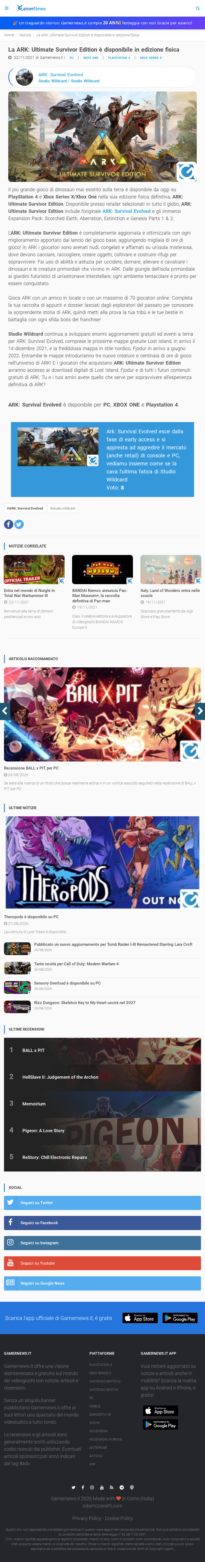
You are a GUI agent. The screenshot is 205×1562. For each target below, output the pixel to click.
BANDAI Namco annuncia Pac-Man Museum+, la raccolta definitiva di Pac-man (99, 595)
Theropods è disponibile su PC (31, 916)
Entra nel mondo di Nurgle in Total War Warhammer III (29, 593)
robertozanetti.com (102, 1506)
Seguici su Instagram (39, 1243)
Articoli (96, 1456)
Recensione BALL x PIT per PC (31, 768)
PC (71, 58)
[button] (8, 524)
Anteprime (98, 1448)
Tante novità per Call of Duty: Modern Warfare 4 (76, 964)
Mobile (94, 1406)
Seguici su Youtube (38, 1263)
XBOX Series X (151, 58)
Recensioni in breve (105, 1439)
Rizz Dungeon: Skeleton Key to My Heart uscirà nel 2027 (85, 1002)
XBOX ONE (90, 58)
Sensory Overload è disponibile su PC (67, 983)
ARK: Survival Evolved (126, 211)
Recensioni (98, 1431)
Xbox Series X (100, 1373)
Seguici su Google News (43, 1283)
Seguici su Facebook (39, 1222)
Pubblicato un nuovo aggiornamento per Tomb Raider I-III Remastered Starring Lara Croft (113, 944)
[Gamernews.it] (30, 8)
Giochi (94, 1423)
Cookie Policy (119, 1518)
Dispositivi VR (100, 1414)
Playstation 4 (119, 58)
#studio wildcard (62, 508)
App (92, 1464)
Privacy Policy (86, 1518)
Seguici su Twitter (37, 1202)
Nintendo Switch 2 (105, 1381)
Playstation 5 (100, 1365)
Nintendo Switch (103, 1390)
